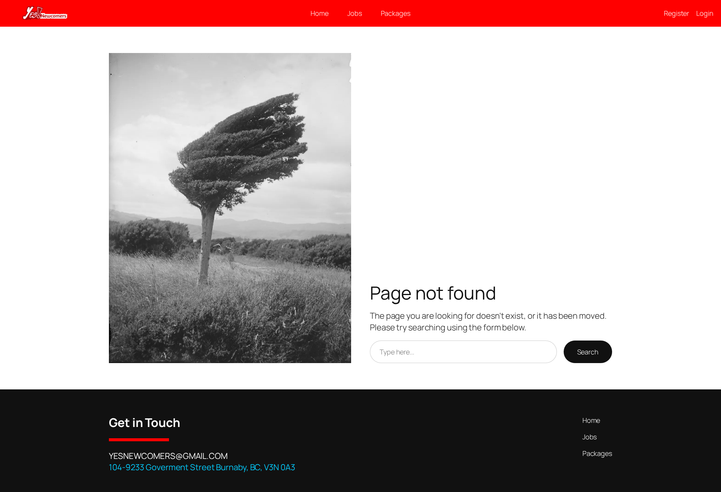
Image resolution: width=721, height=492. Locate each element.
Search (588, 351)
